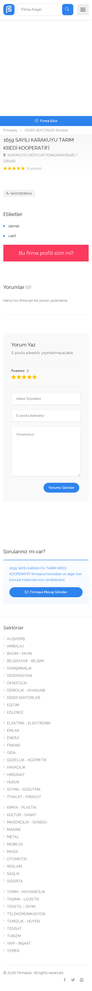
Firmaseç (10, 130)
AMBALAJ (15, 646)
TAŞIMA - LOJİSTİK (23, 899)
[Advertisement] (46, 68)
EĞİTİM (13, 705)
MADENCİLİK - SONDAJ (27, 822)
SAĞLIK (13, 874)
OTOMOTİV (17, 859)
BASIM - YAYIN (19, 653)
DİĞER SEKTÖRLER (23, 698)
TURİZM (14, 936)
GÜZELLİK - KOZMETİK (27, 760)
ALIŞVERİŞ (16, 639)
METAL (13, 837)
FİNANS (13, 745)
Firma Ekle (48, 121)
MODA (12, 852)
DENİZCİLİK (17, 683)
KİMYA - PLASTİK (21, 807)
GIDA (11, 753)
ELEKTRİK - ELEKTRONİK (29, 723)
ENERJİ (13, 738)
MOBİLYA (15, 844)
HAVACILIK (16, 767)
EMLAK (13, 730)
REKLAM (14, 866)
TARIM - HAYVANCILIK (26, 892)
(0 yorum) (34, 168)
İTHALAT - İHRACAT (24, 797)
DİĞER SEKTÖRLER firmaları (46, 130)
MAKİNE (14, 829)
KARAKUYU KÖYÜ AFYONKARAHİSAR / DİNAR (40, 158)
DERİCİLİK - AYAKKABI (26, 690)
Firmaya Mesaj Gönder (48, 592)
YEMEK (13, 951)
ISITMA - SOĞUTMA (23, 789)
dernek (13, 226)
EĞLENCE (15, 712)
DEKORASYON (19, 676)
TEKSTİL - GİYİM (21, 906)
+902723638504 (20, 193)
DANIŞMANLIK (19, 668)
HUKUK (13, 782)
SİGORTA (15, 881)
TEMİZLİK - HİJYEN (23, 921)
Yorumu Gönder (61, 488)
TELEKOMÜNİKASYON (26, 914)
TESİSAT (14, 929)
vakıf (12, 236)
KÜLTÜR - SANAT (21, 815)
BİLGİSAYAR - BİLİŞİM (25, 661)
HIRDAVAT (16, 775)
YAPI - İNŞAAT (19, 943)
